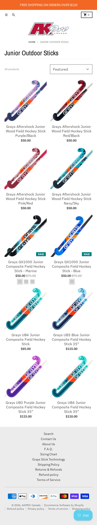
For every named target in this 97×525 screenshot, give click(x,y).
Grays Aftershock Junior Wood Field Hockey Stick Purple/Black (26, 131)
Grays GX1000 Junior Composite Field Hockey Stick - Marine (25, 266)
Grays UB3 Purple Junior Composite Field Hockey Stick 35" (26, 407)
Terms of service (58, 508)
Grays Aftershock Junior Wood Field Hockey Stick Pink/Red (26, 198)
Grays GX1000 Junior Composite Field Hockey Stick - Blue (71, 266)
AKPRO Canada (31, 505)
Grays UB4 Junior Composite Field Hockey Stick (25, 339)
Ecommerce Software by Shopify (64, 505)
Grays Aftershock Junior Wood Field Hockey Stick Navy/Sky (71, 198)
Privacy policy (36, 508)
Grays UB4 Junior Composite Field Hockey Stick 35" (71, 407)
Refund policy (15, 508)
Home (31, 42)
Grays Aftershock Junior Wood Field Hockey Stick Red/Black (71, 131)
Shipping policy (81, 508)
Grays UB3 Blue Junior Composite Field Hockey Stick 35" (71, 339)
